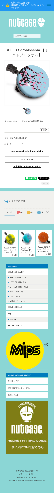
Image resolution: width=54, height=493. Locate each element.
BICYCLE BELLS (15, 307)
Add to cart (27, 159)
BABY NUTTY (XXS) (18, 278)
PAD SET (13, 319)
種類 (6, 138)
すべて (9, 212)
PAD (10, 314)
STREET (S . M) (16, 292)
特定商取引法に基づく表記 (19, 388)
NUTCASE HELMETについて (27, 471)
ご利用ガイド (13, 381)
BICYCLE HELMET (16, 272)
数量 (6, 144)
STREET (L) (15, 296)
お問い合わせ (13, 395)
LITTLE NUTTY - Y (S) (19, 287)
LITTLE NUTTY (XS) (18, 282)
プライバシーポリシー (27, 474)
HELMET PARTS (15, 325)
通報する (45, 183)
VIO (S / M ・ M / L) (17, 301)
